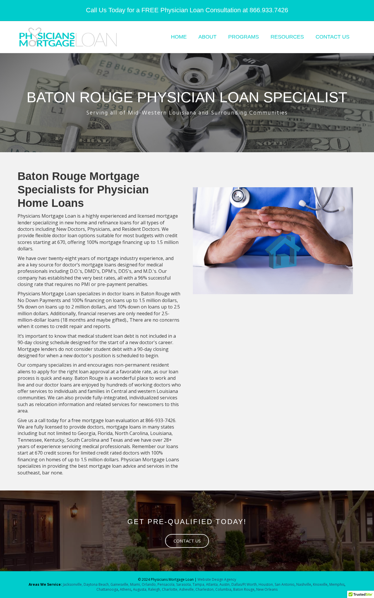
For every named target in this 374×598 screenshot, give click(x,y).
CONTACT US (332, 37)
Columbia (223, 589)
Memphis (336, 584)
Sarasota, (184, 584)
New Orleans (267, 589)
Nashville (303, 584)
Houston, (266, 584)
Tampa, (199, 584)
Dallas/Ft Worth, (245, 584)
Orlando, (149, 584)
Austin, (225, 584)
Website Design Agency (217, 579)
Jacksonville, (73, 584)
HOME (179, 37)
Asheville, (186, 589)
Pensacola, (166, 584)
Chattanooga (107, 589)
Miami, (135, 584)
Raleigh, (154, 589)
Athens (125, 589)
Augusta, (140, 589)
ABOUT (207, 37)
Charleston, (204, 589)
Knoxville (320, 584)
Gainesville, (120, 584)
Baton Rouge (243, 589)
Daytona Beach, (97, 584)
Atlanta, (212, 584)
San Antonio (285, 584)
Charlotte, (170, 589)
